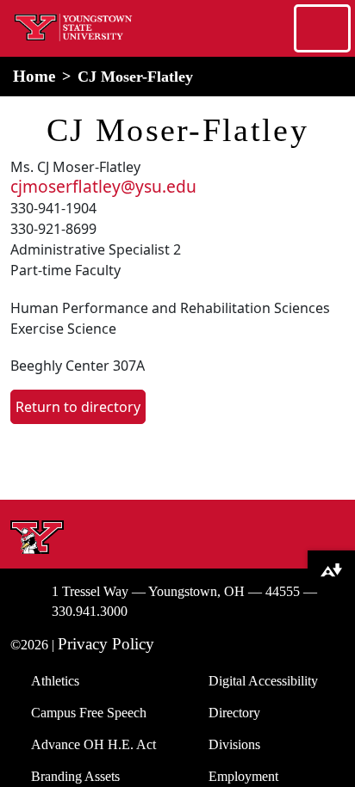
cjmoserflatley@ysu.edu (103, 186)
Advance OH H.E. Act (93, 744)
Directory (234, 712)
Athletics (55, 680)
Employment (243, 776)
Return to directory (78, 406)
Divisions (234, 744)
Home (34, 76)
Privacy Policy (106, 644)
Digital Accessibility (263, 680)
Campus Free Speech (88, 712)
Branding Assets (75, 776)
